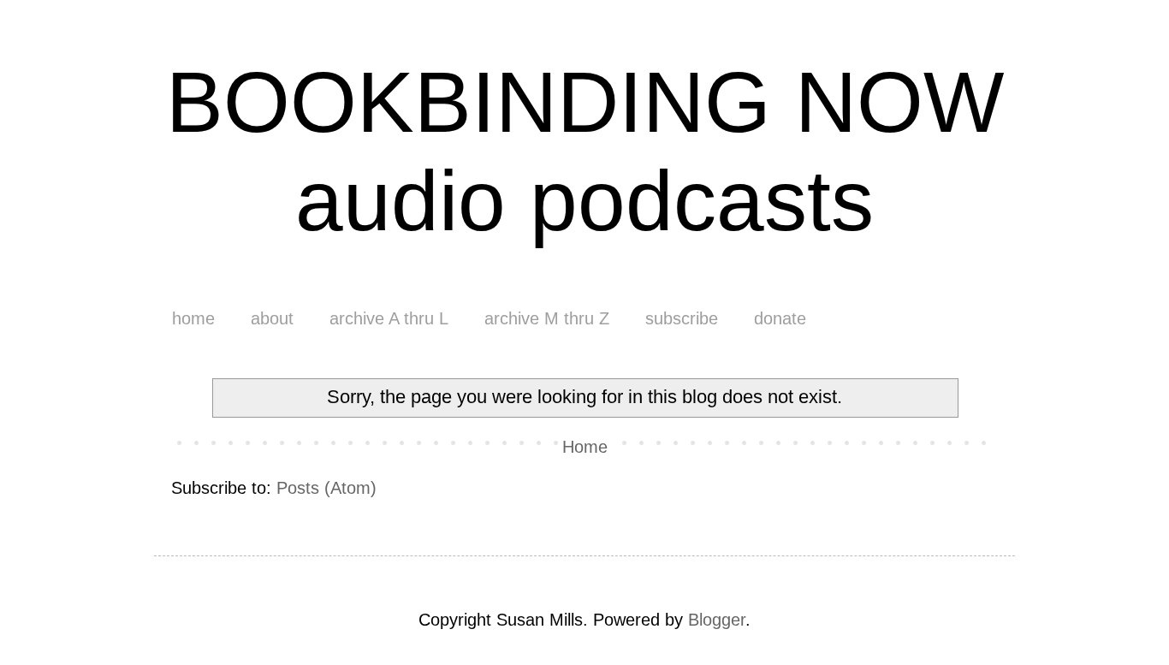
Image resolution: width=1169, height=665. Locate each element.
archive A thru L (388, 318)
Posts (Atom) (326, 487)
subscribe (681, 318)
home (193, 318)
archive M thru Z (546, 318)
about (272, 318)
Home (585, 446)
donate (780, 318)
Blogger (716, 619)
